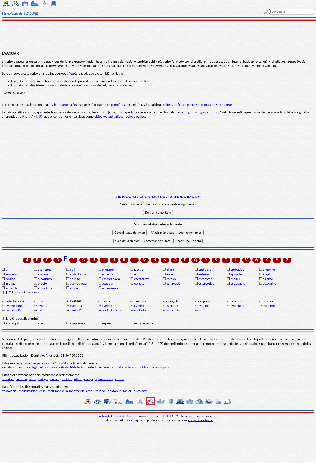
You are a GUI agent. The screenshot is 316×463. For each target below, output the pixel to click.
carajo (88, 379)
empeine (269, 270)
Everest (139, 306)
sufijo (107, 112)
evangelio (172, 301)
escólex (171, 279)
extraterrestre (143, 323)
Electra (138, 270)
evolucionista (143, 310)
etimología (9, 391)
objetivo (100, 116)
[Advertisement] (158, 35)
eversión (172, 306)
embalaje (204, 270)
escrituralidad (28, 391)
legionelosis (40, 367)
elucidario (8, 367)
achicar (130, 367)
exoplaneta (77, 323)
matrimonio (56, 391)
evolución (76, 310)
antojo (43, 379)
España (10, 284)
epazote (236, 274)
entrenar (204, 274)
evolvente (173, 310)
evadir (106, 301)
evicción (204, 306)
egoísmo (108, 270)
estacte (139, 284)
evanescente (142, 301)
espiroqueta (78, 284)
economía (44, 270)
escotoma (205, 279)
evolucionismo (112, 310)
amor (89, 391)
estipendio (238, 284)
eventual (76, 306)
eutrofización (15, 301)
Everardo (108, 306)
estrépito (12, 288)
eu (72, 73)
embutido (237, 270)
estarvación (174, 284)
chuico (119, 379)
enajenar (12, 274)
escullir (235, 279)
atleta (78, 379)
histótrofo (77, 367)
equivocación (104, 379)
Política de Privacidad (111, 416)
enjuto (138, 274)
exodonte (225, 105)
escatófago (141, 279)
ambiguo (187, 112)
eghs (77, 105)
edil (72, 270)
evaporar (204, 301)
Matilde (67, 379)
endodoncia (78, 274)
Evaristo (236, 301)
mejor (127, 391)
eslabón (268, 279)
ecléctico (180, 105)
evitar (42, 310)
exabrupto (13, 323)
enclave (43, 274)
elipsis (170, 270)
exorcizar (193, 105)
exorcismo (208, 105)
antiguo (200, 112)
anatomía (114, 391)
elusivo (54, 379)
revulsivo (23, 367)
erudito (75, 279)
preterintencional (98, 367)
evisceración (14, 310)
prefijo (118, 105)
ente (169, 274)
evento (42, 306)
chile (42, 391)
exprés (106, 323)
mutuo (213, 112)
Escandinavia (111, 279)
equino (10, 279)
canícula (21, 379)
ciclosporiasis (59, 367)
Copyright (132, 416)
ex (200, 310)
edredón (8, 379)
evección (269, 301)
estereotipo (206, 284)
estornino (269, 284)
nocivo (128, 116)
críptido (117, 367)
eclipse (167, 105)
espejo (42, 284)
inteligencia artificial (200, 420)
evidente (269, 306)
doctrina (142, 367)
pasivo (140, 116)
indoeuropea (63, 105)
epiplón (268, 274)
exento (42, 323)
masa (32, 379)
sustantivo (115, 116)
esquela (107, 284)
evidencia (237, 306)
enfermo (108, 274)
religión (101, 391)
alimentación (75, 391)
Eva (40, 301)
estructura (45, 288)
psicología (140, 391)
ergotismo (45, 279)
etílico (74, 288)
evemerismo (14, 306)
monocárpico (159, 367)
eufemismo (110, 288)
